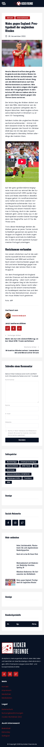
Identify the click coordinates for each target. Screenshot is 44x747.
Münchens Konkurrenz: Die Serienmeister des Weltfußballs (27, 572)
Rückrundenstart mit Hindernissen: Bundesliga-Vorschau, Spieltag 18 (27, 564)
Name (7, 405)
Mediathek (6, 694)
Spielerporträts (13, 478)
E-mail (7, 414)
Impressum (6, 690)
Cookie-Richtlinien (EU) (12, 717)
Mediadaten (7, 698)
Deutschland (12, 466)
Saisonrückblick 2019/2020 (18, 474)
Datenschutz (7, 709)
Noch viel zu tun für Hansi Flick (27, 553)
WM (8, 482)
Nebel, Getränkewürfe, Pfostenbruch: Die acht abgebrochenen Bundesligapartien (27, 547)
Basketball (6, 728)
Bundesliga (12, 462)
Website (8, 422)
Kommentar (9, 380)
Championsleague (28, 462)
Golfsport (6, 736)
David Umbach (19, 316)
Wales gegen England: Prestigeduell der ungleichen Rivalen (27, 580)
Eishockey (6, 732)
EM (35, 466)
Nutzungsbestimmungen (12, 713)
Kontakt (5, 686)
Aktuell (10, 18)
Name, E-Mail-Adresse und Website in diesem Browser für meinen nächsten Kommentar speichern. (22, 433)
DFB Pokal (26, 466)
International (22, 18)
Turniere (27, 478)
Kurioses (10, 470)
